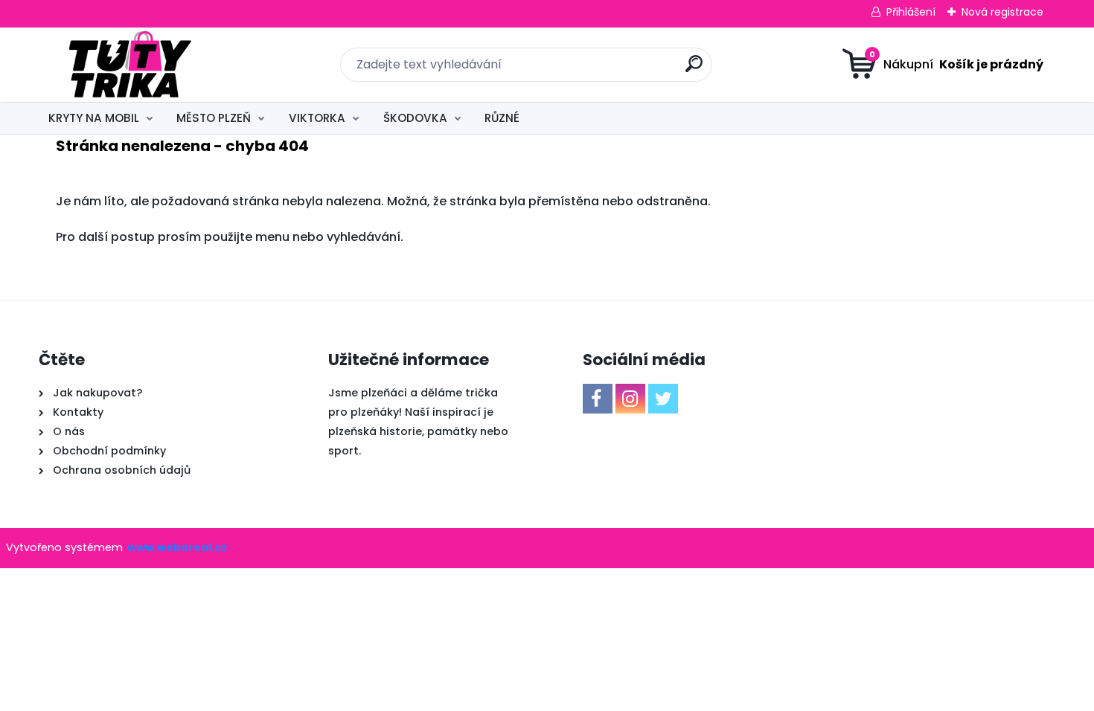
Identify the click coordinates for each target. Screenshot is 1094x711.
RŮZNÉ (501, 118)
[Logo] (130, 65)
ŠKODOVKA (415, 118)
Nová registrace (1002, 11)
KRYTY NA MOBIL (93, 118)
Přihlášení (910, 11)
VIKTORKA (317, 118)
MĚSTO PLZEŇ (213, 118)
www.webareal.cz (177, 547)
